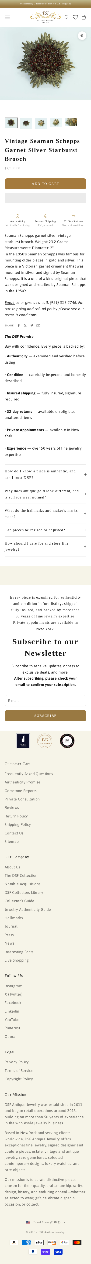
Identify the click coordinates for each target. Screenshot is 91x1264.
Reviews (12, 807)
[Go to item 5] (70, 122)
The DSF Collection (21, 875)
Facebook (13, 1002)
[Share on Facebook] (19, 325)
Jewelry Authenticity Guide (28, 909)
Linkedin (12, 1011)
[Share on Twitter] (25, 325)
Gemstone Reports (21, 791)
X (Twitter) (14, 994)
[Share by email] (38, 325)
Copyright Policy (19, 1079)
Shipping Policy (18, 824)
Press (9, 935)
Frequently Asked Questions (29, 774)
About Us (12, 867)
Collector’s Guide (19, 901)
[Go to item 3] (41, 123)
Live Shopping (17, 960)
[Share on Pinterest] (32, 325)
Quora (10, 1036)
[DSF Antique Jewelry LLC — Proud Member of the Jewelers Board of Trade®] (67, 740)
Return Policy (16, 816)
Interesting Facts (19, 952)
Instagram (13, 986)
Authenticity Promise (22, 782)
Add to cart (45, 184)
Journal (11, 926)
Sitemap (12, 841)
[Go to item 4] (56, 123)
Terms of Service (19, 1070)
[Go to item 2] (26, 124)
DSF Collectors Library (24, 892)
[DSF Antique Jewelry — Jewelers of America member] (23, 740)
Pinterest (12, 1028)
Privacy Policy (17, 1062)
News (9, 943)
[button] (45, 198)
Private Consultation (22, 799)
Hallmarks (14, 918)
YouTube (12, 1019)
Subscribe (45, 716)
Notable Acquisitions (22, 884)
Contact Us (14, 833)
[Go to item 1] (11, 123)
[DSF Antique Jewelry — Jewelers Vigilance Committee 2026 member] (44, 740)
